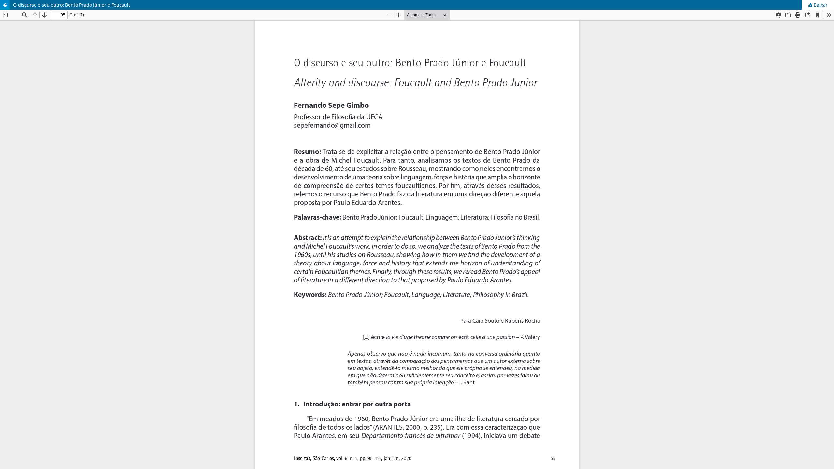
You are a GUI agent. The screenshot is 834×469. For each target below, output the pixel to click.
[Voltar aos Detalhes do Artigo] (5, 5)
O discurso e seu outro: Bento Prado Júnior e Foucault (71, 5)
